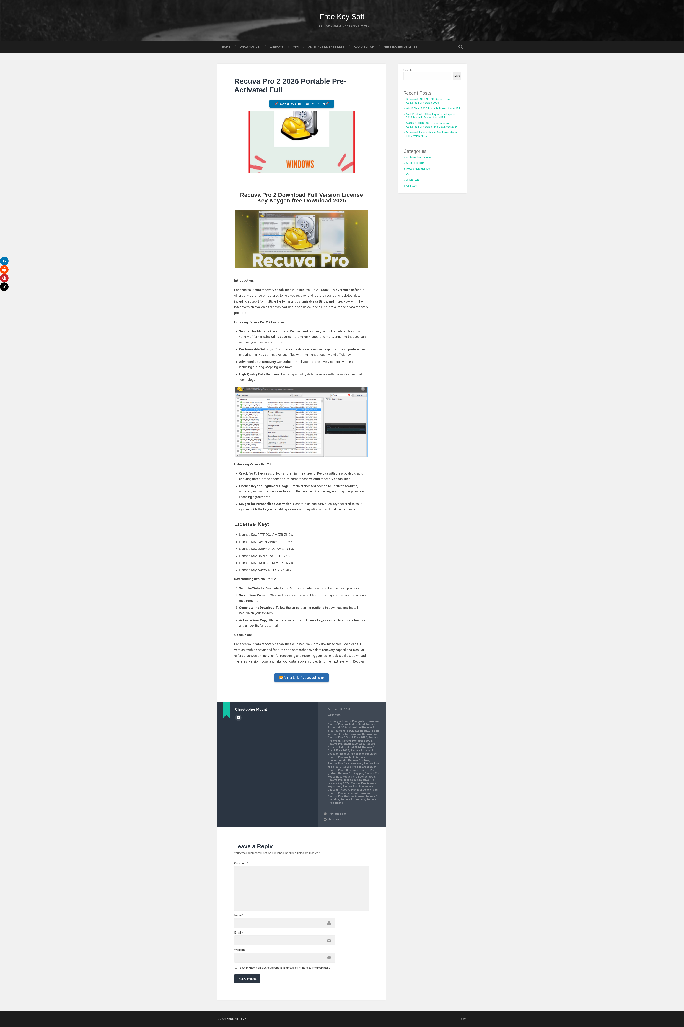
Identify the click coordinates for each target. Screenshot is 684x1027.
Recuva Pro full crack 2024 (359, 766)
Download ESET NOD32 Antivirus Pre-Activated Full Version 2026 (429, 101)
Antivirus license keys (326, 46)
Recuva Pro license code (359, 776)
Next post (334, 819)
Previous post (337, 813)
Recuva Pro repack (352, 799)
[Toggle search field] (461, 47)
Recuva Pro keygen (350, 773)
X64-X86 (411, 185)
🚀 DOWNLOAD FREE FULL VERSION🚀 (301, 104)
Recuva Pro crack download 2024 (351, 745)
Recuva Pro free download (345, 763)
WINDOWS (277, 46)
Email (238, 932)
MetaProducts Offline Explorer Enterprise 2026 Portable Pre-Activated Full (430, 116)
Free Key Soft (342, 16)
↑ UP (464, 1018)
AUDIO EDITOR (364, 46)
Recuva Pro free (358, 760)
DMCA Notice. (250, 46)
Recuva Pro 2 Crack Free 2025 (347, 737)
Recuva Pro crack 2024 (357, 740)
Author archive (238, 718)
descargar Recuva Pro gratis (346, 721)
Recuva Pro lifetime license (346, 796)
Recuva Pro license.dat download (349, 793)
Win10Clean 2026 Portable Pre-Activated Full (433, 108)
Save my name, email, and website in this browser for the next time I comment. (285, 967)
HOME (226, 46)
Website (239, 949)
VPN (296, 46)
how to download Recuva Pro (358, 734)
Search (407, 70)
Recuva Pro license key (343, 779)
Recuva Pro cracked (341, 757)
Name (238, 915)
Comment (241, 863)
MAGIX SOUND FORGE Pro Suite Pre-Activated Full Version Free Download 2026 (432, 125)
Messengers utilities (400, 46)
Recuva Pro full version (343, 770)
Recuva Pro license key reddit (360, 789)
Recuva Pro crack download (346, 744)
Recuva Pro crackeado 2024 (358, 753)
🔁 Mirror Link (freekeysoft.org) (301, 677)
